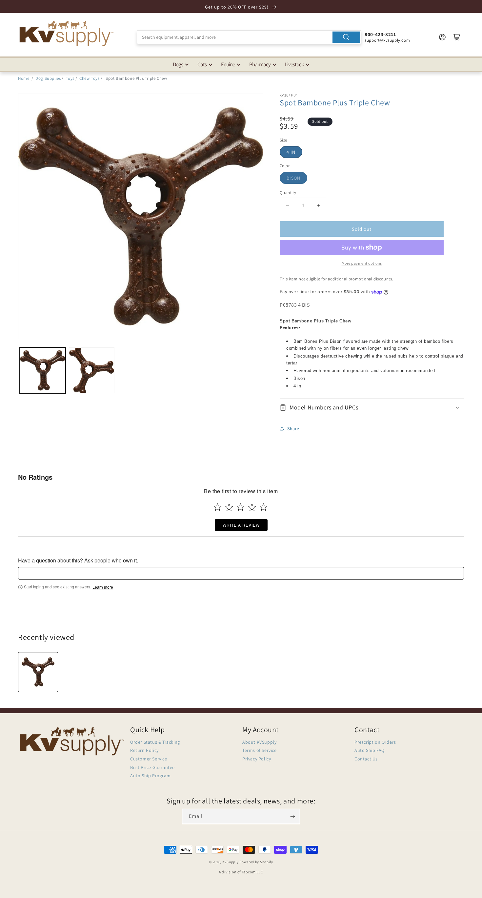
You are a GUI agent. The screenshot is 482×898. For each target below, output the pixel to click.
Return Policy (144, 750)
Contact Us (366, 759)
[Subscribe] (292, 816)
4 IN (291, 152)
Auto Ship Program (150, 775)
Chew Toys (89, 78)
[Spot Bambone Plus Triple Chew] (38, 672)
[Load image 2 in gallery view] (92, 370)
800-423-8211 (380, 34)
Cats (202, 64)
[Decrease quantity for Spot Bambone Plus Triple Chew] (287, 205)
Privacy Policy (256, 759)
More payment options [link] (362, 263)
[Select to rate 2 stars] (229, 507)
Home (23, 78)
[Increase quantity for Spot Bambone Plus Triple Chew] (318, 205)
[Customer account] (442, 37)
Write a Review (241, 525)
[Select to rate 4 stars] (252, 507)
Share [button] (293, 428)
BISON (293, 178)
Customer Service (148, 759)
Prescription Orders (375, 742)
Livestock (294, 64)
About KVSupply (259, 742)
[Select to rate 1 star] (217, 507)
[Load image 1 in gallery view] (43, 370)
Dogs (178, 64)
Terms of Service (259, 750)
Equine (228, 64)
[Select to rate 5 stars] (263, 507)
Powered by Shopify (256, 862)
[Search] (346, 37)
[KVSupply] (67, 33)
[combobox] (249, 37)
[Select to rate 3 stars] (240, 507)
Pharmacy (260, 64)
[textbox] (241, 573)
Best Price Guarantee (152, 767)
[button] (372, 407)
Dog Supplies (48, 78)
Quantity (288, 192)
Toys (70, 78)
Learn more (102, 587)
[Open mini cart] (457, 37)
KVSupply (230, 862)
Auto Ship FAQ (369, 750)
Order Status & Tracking (155, 742)
